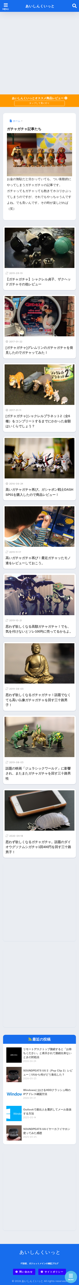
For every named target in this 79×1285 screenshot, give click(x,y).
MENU (71, 1280)
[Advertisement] (39, 53)
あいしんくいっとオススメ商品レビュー (38, 98)
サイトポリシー (54, 1271)
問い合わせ (26, 1271)
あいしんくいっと (40, 6)
